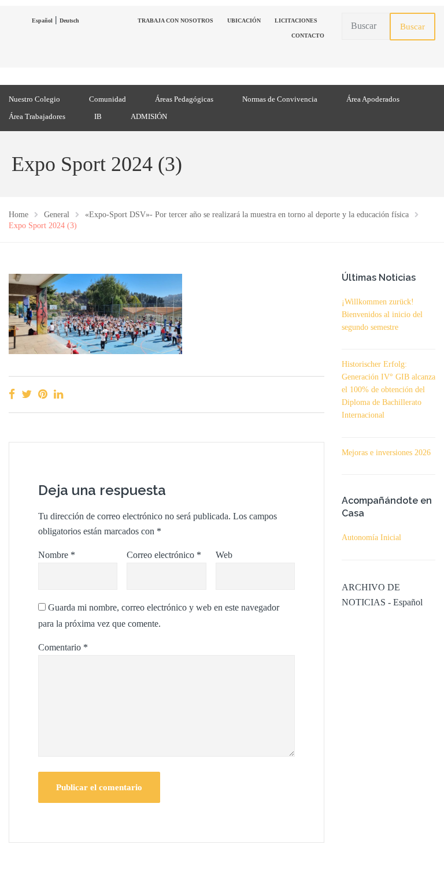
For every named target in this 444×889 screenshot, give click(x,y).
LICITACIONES (296, 20)
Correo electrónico (164, 555)
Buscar (412, 26)
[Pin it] (42, 394)
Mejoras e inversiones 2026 (386, 452)
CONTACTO (307, 35)
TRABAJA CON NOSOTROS (175, 20)
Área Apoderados (372, 99)
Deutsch (69, 20)
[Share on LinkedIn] (58, 394)
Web (224, 555)
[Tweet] (26, 394)
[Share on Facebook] (12, 394)
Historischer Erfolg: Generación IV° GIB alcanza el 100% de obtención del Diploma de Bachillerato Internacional (388, 389)
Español (42, 20)
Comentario (63, 647)
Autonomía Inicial (371, 537)
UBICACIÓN (244, 20)
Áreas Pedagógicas (184, 99)
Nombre (56, 555)
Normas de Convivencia (279, 99)
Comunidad (107, 99)
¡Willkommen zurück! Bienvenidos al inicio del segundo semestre (382, 314)
